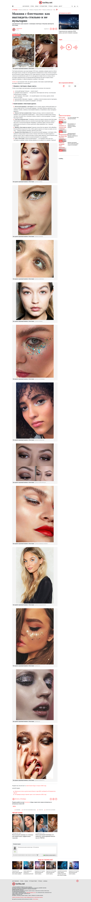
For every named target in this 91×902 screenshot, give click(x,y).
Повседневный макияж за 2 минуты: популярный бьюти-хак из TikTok (45, 836)
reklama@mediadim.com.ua (31, 892)
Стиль (32, 6)
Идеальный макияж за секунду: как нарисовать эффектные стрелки (22, 836)
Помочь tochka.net (23, 9)
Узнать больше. (35, 899)
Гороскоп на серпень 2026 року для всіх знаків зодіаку (68, 32)
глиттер (41, 809)
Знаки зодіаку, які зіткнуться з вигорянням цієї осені (28, 872)
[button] (74, 6)
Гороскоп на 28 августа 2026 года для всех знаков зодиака (17, 872)
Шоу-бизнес (26, 6)
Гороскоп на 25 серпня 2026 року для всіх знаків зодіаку (74, 872)
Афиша (56, 6)
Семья (36, 6)
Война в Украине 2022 (35, 9)
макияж (18, 809)
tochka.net (19, 28)
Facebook (27, 802)
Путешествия (43, 6)
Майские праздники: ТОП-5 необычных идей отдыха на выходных (73, 143)
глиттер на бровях (50, 809)
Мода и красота (16, 35)
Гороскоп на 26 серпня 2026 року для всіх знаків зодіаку (51, 872)
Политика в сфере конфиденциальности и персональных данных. (31, 897)
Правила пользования (16, 897)
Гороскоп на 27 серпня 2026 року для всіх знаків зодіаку (40, 872)
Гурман (50, 6)
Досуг (60, 6)
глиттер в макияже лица (29, 809)
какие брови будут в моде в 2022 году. (36, 785)
